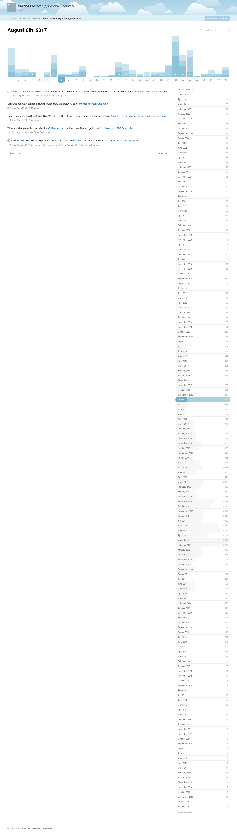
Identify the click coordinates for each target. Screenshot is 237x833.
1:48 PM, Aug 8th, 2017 (18, 119)
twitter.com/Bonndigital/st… (127, 140)
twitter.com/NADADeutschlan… (119, 128)
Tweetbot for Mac (91, 144)
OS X (36, 107)
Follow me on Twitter (217, 18)
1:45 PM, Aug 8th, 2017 (18, 132)
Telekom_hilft (26, 91)
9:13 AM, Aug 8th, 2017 (18, 144)
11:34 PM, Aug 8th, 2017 (19, 95)
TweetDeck (39, 144)
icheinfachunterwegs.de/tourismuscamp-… (146, 116)
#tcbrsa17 (118, 116)
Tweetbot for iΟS (42, 95)
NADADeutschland (55, 128)
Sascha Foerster (22, 828)
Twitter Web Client (42, 132)
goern (13, 91)
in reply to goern (58, 95)
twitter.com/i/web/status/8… (149, 91)
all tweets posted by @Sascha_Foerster (58, 18)
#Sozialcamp (75, 140)
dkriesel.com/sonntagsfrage (93, 103)
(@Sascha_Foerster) (46, 6)
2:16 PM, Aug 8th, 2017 (18, 107)
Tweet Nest (47, 828)
